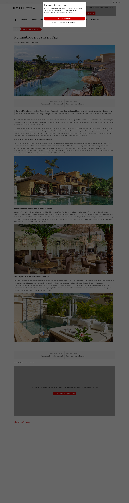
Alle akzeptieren (64, 18)
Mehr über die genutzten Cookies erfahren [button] (63, 22)
